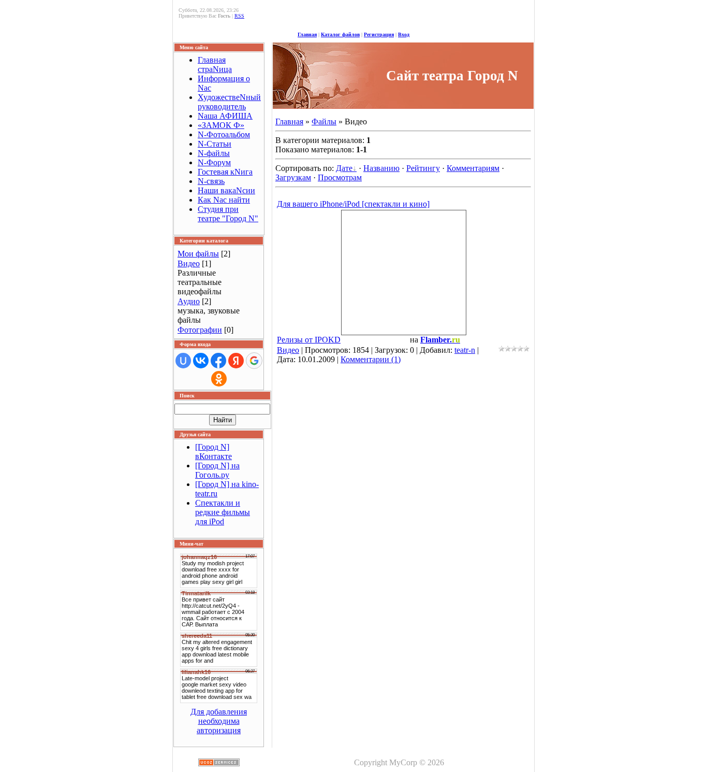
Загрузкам (293, 177)
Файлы (324, 121)
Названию (381, 168)
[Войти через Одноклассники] (219, 379)
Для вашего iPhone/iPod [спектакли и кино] (353, 203)
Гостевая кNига (225, 171)
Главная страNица (215, 64)
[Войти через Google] (254, 360)
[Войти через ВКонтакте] (201, 360)
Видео (189, 263)
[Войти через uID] (183, 360)
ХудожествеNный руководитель (229, 102)
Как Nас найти (224, 199)
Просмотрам (340, 177)
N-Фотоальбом (224, 134)
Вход (403, 34)
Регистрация (379, 34)
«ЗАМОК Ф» (221, 125)
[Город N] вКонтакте (213, 451)
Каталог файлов (340, 34)
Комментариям (473, 168)
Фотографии (200, 329)
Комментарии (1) (371, 359)
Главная (307, 34)
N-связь (211, 181)
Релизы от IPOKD (309, 339)
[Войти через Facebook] (218, 360)
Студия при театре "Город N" (228, 214)
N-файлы (214, 153)
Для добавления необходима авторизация (218, 721)
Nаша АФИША (225, 115)
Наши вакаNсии (226, 190)
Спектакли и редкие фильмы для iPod (222, 512)
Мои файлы (198, 253)
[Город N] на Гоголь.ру (217, 470)
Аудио (189, 301)
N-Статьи (214, 143)
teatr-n (464, 350)
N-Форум (214, 162)
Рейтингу (423, 168)
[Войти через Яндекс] (236, 360)
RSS (239, 16)
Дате (344, 168)
